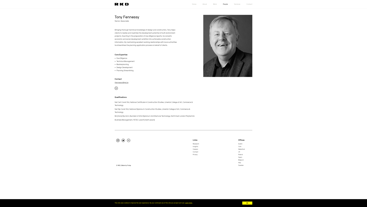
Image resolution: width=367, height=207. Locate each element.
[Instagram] (118, 140)
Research (196, 144)
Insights (195, 146)
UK (239, 152)
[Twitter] (123, 140)
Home (194, 4)
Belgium (241, 160)
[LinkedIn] (128, 140)
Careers (195, 149)
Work (215, 4)
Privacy (195, 154)
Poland (240, 154)
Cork (239, 146)
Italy (239, 162)
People (225, 4)
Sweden (241, 165)
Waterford (241, 149)
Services (237, 4)
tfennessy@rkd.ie (121, 83)
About (205, 4)
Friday (129, 165)
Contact (249, 4)
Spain (240, 157)
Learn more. (188, 203)
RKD (122, 4)
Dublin (240, 144)
